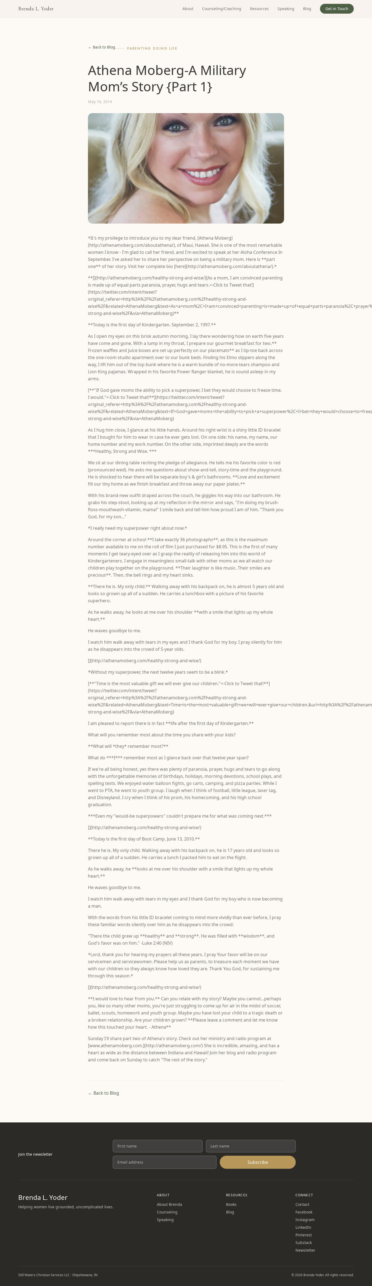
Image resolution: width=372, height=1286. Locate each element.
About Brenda (169, 1204)
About (187, 8)
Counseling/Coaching (221, 8)
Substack (303, 1242)
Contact (302, 1204)
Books (231, 1204)
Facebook (303, 1212)
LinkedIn (303, 1227)
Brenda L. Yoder (36, 8)
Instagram (305, 1219)
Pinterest (303, 1234)
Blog (307, 8)
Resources (259, 8)
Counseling (167, 1212)
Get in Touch (336, 8)
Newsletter (305, 1250)
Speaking (286, 8)
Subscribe (258, 1162)
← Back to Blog (101, 47)
